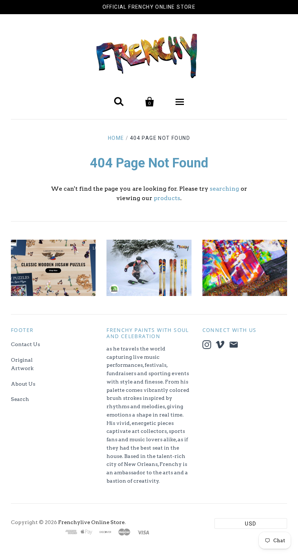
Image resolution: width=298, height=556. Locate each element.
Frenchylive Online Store (91, 522)
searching (224, 188)
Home (116, 138)
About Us (23, 384)
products (167, 198)
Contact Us (25, 344)
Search (20, 399)
